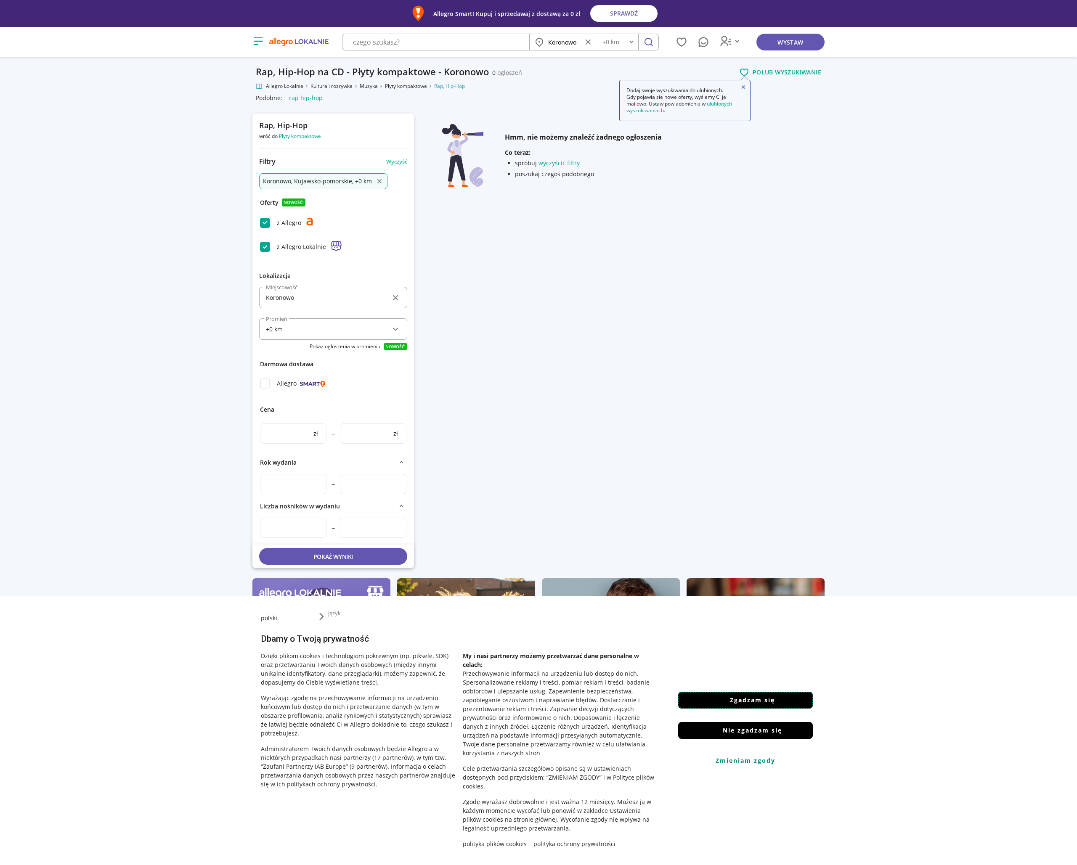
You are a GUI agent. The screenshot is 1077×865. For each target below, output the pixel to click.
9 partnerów (368, 766)
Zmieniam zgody (745, 760)
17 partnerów (393, 758)
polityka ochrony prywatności (574, 844)
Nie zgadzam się (752, 730)
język (334, 613)
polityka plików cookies (495, 844)
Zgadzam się (752, 700)
